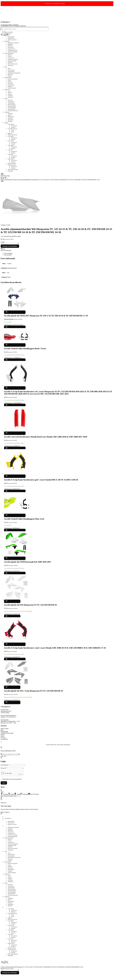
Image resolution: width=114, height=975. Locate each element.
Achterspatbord (11, 103)
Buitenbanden (11, 36)
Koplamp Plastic (11, 109)
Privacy (3, 734)
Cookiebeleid (4, 739)
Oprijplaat (10, 121)
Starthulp (10, 86)
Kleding (6, 122)
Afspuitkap (10, 113)
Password (4, 768)
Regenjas (10, 133)
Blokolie (10, 54)
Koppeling (10, 44)
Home (2, 179)
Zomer (12, 130)
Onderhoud (7, 112)
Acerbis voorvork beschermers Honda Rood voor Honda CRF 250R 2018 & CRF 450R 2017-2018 (45, 437)
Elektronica (7, 89)
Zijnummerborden (12, 106)
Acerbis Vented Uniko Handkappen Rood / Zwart (25, 348)
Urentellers (10, 95)
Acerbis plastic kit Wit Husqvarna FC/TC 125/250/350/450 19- (30, 605)
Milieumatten (11, 116)
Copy (18, 796)
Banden (6, 35)
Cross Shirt (10, 150)
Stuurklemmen (11, 71)
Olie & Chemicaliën (9, 53)
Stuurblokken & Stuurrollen (14, 73)
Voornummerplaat (12, 107)
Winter (12, 131)
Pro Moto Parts (5, 22)
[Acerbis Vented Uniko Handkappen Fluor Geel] (16, 513)
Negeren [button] (67, 3)
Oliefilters (10, 62)
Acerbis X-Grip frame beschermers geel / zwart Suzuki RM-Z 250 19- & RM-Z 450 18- (41, 480)
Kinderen (13, 127)
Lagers (9, 80)
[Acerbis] (2, 181)
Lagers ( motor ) (11, 48)
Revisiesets (10, 83)
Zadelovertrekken (12, 88)
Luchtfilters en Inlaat (12, 50)
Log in (4, 783)
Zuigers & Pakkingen (12, 51)
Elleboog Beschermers (13, 169)
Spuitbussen (10, 65)
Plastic (6, 98)
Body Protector (11, 159)
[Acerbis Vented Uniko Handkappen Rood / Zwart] (16, 342)
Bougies (10, 92)
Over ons (3, 737)
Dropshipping (4, 731)
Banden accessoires (12, 39)
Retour (2, 736)
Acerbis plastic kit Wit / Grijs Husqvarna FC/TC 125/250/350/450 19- (33, 691)
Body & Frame (8, 77)
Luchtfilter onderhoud (13, 59)
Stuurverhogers (11, 70)
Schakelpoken (11, 85)
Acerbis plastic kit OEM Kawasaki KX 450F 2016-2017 (27, 562)
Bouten (9, 115)
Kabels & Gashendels (12, 79)
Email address (5, 765)
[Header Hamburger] (2, 174)
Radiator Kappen (12, 104)
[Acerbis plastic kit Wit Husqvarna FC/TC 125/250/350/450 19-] (16, 599)
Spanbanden (10, 119)
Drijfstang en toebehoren (13, 42)
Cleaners (10, 56)
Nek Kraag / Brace (12, 163)
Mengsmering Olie (12, 61)
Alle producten (8, 33)
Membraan (10, 45)
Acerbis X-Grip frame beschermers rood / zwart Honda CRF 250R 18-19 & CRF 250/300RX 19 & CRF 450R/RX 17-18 (55, 648)
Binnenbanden (11, 38)
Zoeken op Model (9, 32)
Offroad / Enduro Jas (12, 134)
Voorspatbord (11, 101)
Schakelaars (10, 97)
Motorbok (10, 118)
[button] (15, 312)
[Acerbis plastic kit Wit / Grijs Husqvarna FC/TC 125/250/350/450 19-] (16, 685)
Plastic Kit (10, 100)
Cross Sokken (11, 145)
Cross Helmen (11, 124)
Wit (8, 272)
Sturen (9, 68)
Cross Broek (10, 154)
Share (3, 249)
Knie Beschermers (12, 165)
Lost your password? (16, 779)
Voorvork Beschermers (13, 110)
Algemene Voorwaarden (7, 733)
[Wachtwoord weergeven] (23, 768)
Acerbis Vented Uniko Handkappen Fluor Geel (24, 519)
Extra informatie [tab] (8, 253)
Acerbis (15, 179)
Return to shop (5, 812)
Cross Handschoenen (12, 128)
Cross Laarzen (11, 140)
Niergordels (10, 171)
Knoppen (10, 76)
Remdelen (10, 82)
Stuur (6, 67)
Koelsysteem (11, 47)
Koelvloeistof (11, 57)
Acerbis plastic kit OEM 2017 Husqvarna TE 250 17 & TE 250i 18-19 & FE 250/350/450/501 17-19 (46, 316)
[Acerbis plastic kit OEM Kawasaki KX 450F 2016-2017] (16, 556)
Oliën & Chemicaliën (12, 64)
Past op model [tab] (7, 255)
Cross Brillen (11, 136)
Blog (2, 730)
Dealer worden (5, 728)
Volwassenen (14, 125)
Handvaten (10, 74)
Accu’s (9, 91)
